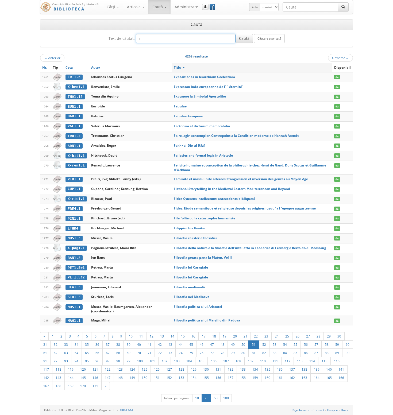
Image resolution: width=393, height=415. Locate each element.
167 (46, 386)
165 (329, 377)
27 (308, 336)
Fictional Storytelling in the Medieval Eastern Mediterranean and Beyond (232, 189)
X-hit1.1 (76, 156)
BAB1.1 (74, 116)
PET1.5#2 (76, 277)
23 (266, 336)
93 (66, 361)
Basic (345, 410)
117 (46, 369)
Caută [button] (158, 6)
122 (107, 369)
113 (300, 361)
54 (285, 344)
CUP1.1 (74, 189)
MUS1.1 (74, 307)
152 (169, 377)
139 (316, 369)
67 (108, 353)
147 (107, 377)
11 (141, 336)
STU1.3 (74, 297)
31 (45, 344)
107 (226, 361)
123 (120, 369)
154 (193, 377)
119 (71, 369)
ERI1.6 (74, 77)
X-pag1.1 (76, 248)
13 (162, 336)
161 (280, 377)
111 (275, 361)
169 (71, 386)
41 (149, 344)
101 (152, 361)
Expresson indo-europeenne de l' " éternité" (209, 86)
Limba (255, 7)
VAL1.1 (74, 126)
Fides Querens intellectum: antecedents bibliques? (214, 198)
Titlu (178, 67)
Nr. (44, 67)
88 (327, 353)
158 (243, 377)
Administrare (186, 6)
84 (285, 353)
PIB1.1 (74, 179)
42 (160, 344)
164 (316, 377)
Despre (332, 410)
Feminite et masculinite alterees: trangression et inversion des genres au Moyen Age (241, 179)
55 (295, 344)
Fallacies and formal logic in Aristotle (203, 155)
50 (243, 344)
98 (118, 361)
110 (263, 361)
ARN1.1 (74, 146)
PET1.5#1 (76, 268)
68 (118, 353)
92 (55, 361)
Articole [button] (134, 6)
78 (222, 353)
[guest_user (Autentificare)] (205, 7)
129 (193, 369)
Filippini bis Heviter (190, 228)
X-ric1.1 (76, 199)
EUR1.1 (74, 106)
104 (189, 361)
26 (297, 336)
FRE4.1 (74, 209)
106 (214, 361)
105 (201, 361)
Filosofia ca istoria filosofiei (195, 238)
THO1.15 (75, 97)
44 (181, 344)
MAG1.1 (74, 321)
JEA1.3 (74, 287)
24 (277, 336)
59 (337, 344)
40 (139, 344)
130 (206, 369)
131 (218, 369)
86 (306, 353)
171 (95, 386)
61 (45, 353)
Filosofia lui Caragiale (191, 267)
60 (347, 344)
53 (274, 344)
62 (55, 353)
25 (287, 336)
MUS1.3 (74, 238)
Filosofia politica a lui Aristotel (198, 306)
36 (97, 344)
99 (128, 361)
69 (128, 353)
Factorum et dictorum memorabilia (202, 126)
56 (306, 344)
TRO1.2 (74, 136)
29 (329, 336)
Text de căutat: (122, 38)
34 (76, 344)
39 (128, 344)
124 (132, 369)
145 (83, 377)
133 (243, 369)
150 (144, 377)
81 (254, 353)
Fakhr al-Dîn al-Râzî (189, 145)
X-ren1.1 (76, 165)
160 (267, 377)
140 (329, 369)
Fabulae (180, 106)
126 (157, 369)
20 (235, 336)
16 (193, 336)
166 (341, 377)
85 (295, 353)
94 (76, 361)
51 (254, 344)
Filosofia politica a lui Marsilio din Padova (207, 320)
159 (255, 377)
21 (245, 336)
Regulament (301, 410)
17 (204, 336)
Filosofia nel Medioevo (191, 296)
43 (170, 344)
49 (233, 344)
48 (222, 344)
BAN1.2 (74, 258)
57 (316, 344)
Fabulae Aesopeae (188, 116)
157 (230, 377)
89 (337, 353)
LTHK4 (73, 228)
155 (206, 377)
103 (177, 361)
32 (55, 344)
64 (76, 353)
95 (87, 361)
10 (131, 336)
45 (191, 344)
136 (280, 369)
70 (139, 353)
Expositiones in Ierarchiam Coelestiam (204, 77)
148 (120, 377)
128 (181, 369)
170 (83, 386)
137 (292, 369)
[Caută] (343, 6)
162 (292, 377)
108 (238, 361)
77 (212, 353)
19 (224, 336)
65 (87, 353)
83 (274, 353)
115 (324, 361)
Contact (318, 410)
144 (71, 377)
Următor (340, 58)
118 (58, 369)
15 (183, 336)
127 (169, 369)
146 (95, 377)
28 (318, 336)
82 (264, 353)
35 (87, 344)
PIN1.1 (74, 218)
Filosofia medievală (189, 287)
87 (316, 353)
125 (144, 369)
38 (118, 344)
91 (45, 361)
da (337, 77)
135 (267, 369)
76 (201, 353)
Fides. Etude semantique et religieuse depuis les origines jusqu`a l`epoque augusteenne (245, 208)
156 (218, 377)
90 (347, 353)
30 (339, 336)
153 (181, 377)
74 (181, 353)
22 (256, 336)
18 (214, 336)
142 (46, 377)
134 (255, 369)
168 (58, 386)
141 (341, 369)
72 (160, 353)
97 (108, 361)
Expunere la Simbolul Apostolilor (200, 96)
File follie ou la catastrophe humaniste (204, 218)
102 (164, 361)
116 (337, 361)
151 (157, 377)
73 (170, 353)
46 (201, 344)
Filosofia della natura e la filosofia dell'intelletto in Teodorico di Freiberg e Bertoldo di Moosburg (250, 248)
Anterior (52, 58)
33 (66, 344)
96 (97, 361)
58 (327, 344)
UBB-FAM (125, 410)
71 (149, 353)
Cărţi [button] (111, 6)
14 (172, 336)
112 (287, 361)
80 (243, 353)
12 (151, 336)
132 (230, 369)
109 (250, 361)
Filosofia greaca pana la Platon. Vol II (203, 257)
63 (66, 353)
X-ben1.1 (76, 87)
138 (304, 369)
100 (140, 361)
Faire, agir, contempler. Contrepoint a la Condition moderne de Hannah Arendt (236, 135)
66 (97, 353)
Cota (69, 67)
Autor (95, 67)
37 (108, 344)
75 (191, 353)
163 (304, 377)
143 (58, 377)
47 (212, 344)
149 (132, 377)
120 (83, 369)
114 (312, 361)
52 (264, 344)
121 (95, 369)
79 (233, 353)
